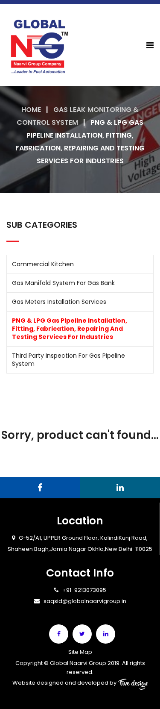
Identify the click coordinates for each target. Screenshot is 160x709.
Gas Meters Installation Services (59, 301)
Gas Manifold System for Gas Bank (63, 283)
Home (31, 110)
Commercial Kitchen (43, 264)
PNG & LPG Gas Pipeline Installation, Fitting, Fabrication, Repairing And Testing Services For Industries (69, 328)
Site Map (80, 652)
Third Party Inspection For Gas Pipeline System (68, 359)
